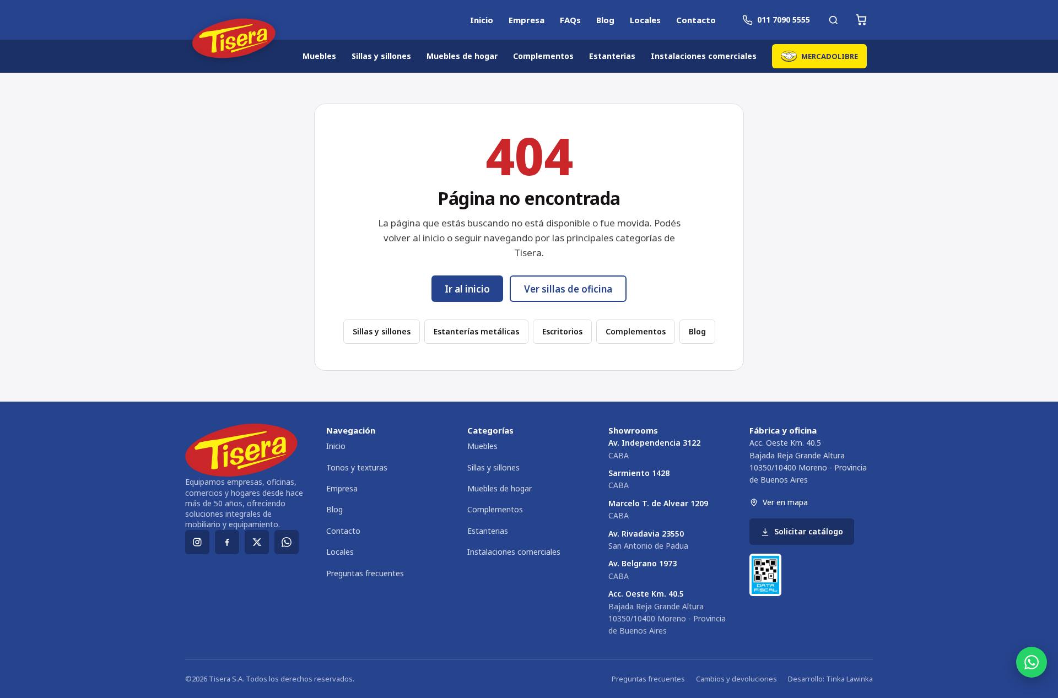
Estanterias (612, 56)
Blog (605, 19)
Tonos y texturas (356, 467)
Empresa (526, 19)
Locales (645, 19)
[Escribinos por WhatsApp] (1031, 662)
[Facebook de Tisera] (227, 542)
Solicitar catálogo (808, 531)
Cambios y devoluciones (736, 679)
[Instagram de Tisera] (197, 542)
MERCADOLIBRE (829, 56)
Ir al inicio (467, 289)
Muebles (319, 56)
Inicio (481, 19)
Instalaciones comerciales (704, 56)
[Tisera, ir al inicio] (234, 39)
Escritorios (562, 331)
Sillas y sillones (381, 56)
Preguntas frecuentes (365, 573)
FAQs (570, 19)
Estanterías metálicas (476, 331)
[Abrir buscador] (833, 20)
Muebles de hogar (462, 56)
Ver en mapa (785, 502)
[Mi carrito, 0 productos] (861, 20)
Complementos (543, 56)
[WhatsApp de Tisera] (286, 542)
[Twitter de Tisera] (257, 542)
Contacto (696, 19)
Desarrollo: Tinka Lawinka (830, 679)
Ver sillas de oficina (568, 289)
